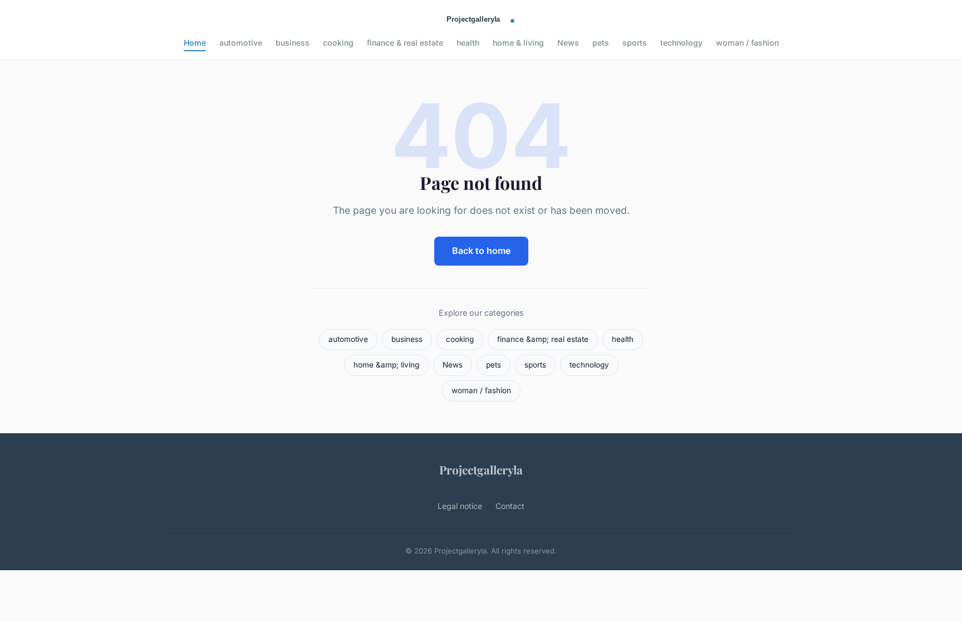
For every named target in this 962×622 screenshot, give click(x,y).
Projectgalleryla (481, 469)
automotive (240, 42)
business (293, 42)
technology (681, 42)
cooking (338, 42)
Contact (509, 506)
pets (600, 42)
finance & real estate (405, 42)
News (568, 42)
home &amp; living (386, 364)
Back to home (481, 250)
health (468, 42)
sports (634, 42)
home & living (518, 42)
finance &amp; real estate (542, 339)
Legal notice (460, 506)
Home (195, 42)
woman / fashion (747, 42)
